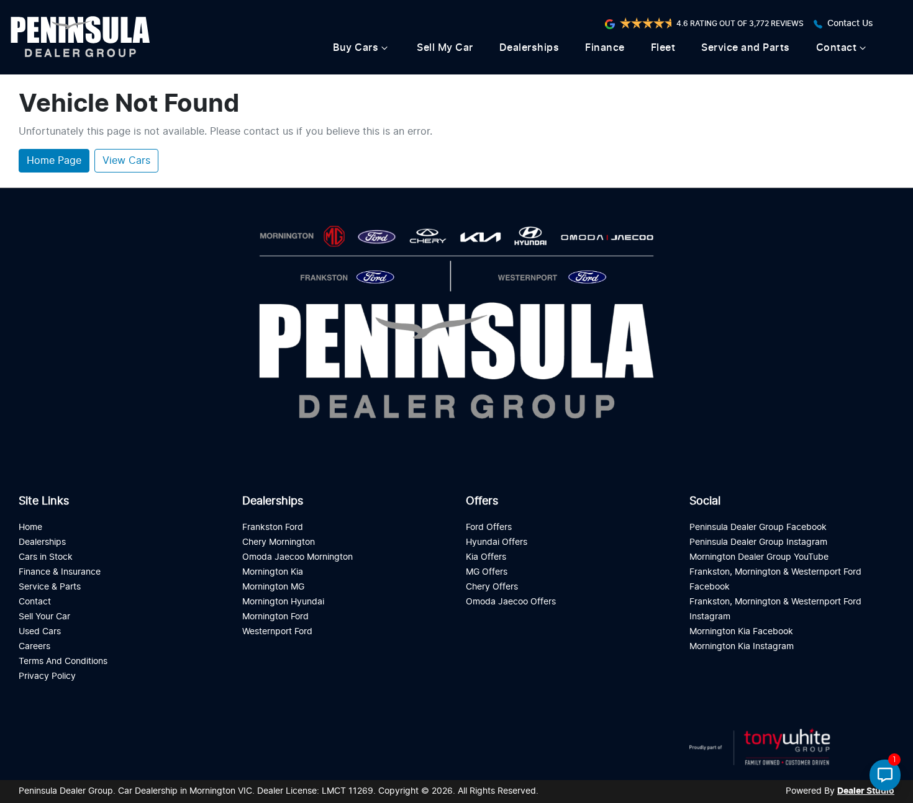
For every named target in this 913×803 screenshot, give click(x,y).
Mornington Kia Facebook (741, 631)
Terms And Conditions (63, 661)
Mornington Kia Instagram (741, 646)
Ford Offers (489, 527)
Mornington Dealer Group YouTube (759, 557)
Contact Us (850, 23)
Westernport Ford (277, 631)
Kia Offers (486, 557)
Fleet (663, 48)
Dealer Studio (865, 791)
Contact (836, 48)
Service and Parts (745, 48)
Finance (605, 48)
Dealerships (529, 48)
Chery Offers (492, 586)
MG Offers (486, 571)
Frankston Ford (272, 527)
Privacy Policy (47, 676)
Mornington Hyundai (283, 601)
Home (30, 527)
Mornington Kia (272, 571)
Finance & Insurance (60, 571)
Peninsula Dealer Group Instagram (758, 542)
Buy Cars (355, 48)
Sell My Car (445, 48)
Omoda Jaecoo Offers (511, 601)
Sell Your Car (44, 616)
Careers (34, 646)
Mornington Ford (275, 616)
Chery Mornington (278, 542)
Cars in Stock (46, 557)
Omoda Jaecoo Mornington (297, 557)
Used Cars (40, 631)
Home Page (54, 161)
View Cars (126, 161)
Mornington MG (273, 586)
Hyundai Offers (496, 542)
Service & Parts (50, 586)
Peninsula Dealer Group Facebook (758, 527)
